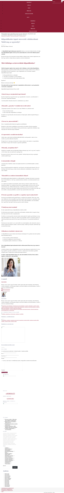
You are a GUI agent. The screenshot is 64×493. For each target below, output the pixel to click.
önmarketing (5, 444)
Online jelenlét (7, 454)
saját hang (14, 436)
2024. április (7, 483)
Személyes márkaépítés (9, 460)
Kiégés (6, 452)
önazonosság (13, 443)
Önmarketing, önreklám (5, 36)
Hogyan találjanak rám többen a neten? (8, 344)
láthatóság (13, 434)
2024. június (7, 481)
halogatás (15, 433)
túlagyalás (11, 442)
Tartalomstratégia (22, 36)
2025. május (7, 473)
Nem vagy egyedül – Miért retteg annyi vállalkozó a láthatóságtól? (11, 420)
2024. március (7, 485)
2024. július (7, 480)
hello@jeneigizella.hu (6, 289)
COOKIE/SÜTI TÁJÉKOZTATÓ (7, 490)
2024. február (7, 486)
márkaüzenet (10, 435)
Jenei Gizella (3, 281)
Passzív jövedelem (8, 456)
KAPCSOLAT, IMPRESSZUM (6, 489)
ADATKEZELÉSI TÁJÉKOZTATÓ (7, 488)
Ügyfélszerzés (7, 462)
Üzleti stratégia (7, 463)
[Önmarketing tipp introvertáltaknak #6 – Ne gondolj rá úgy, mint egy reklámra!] (20, 308)
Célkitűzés (7, 447)
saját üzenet (9, 437)
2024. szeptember (8, 478)
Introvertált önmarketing (9, 451)
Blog (29, 7)
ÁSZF (2, 491)
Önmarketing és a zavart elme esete (7, 323)
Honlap (2, 358)
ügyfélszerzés (13, 444)
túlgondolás (5, 443)
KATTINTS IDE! (10, 398)
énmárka (8, 443)
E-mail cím (3, 355)
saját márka (5, 437)
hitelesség (9, 434)
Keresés (4, 465)
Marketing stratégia (8, 453)
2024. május (7, 482)
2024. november (7, 476)
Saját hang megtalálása (14, 36)
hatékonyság (5, 434)
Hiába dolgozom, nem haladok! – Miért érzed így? (10, 422)
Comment (3, 370)
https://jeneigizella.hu (6, 290)
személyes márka (10, 438)
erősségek (11, 433)
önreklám (9, 444)
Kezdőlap (29, 2)
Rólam (29, 5)
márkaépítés (5, 435)
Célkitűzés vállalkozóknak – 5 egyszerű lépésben (10, 429)
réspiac (10, 436)
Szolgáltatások (29, 13)
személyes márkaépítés (11, 439)
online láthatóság (6, 436)
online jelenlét (14, 435)
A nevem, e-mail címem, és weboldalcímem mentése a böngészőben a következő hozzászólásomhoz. (20, 360)
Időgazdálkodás (7, 450)
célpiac (8, 433)
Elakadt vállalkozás (8, 448)
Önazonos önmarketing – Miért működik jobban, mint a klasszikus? (11, 426)
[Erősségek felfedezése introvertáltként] (20, 310)
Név (2, 353)
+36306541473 (10, 393)
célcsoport (5, 433)
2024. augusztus (7, 479)
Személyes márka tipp (8, 459)
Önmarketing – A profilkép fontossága (7, 316)
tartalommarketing (6, 442)
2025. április (7, 474)
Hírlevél (29, 10)
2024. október (7, 477)
